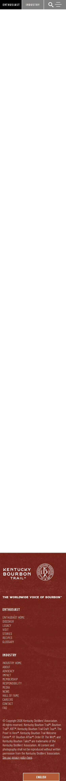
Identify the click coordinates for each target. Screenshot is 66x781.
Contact (8, 703)
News (6, 691)
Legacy (7, 625)
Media (6, 687)
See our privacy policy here (17, 757)
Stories (7, 633)
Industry (33, 5)
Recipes (7, 638)
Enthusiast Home (14, 617)
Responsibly (47, 529)
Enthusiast (11, 5)
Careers (8, 699)
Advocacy (8, 671)
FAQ (5, 708)
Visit (6, 629)
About (6, 667)
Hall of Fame (11, 695)
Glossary (8, 642)
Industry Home (12, 663)
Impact (7, 675)
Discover (8, 621)
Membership (10, 679)
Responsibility (12, 683)
